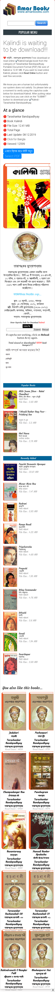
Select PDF (12, 156)
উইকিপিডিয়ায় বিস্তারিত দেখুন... (27, 294)
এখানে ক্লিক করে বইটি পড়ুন (18, 151)
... (41, 688)
